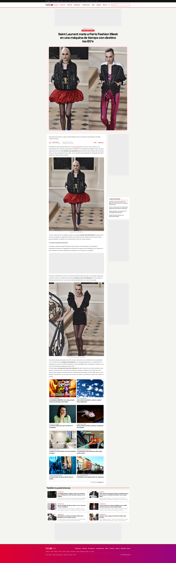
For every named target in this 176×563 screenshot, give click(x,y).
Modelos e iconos (125, 548)
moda (52, 551)
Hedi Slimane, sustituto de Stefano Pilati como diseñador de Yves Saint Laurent (70, 516)
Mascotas (78, 1)
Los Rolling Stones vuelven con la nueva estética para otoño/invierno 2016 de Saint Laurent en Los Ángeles (71, 495)
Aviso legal (48, 554)
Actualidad (53, 1)
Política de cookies (68, 554)
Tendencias (62, 4)
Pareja (73, 1)
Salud (82, 1)
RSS (75, 554)
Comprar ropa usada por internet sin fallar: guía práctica (112, 516)
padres (64, 551)
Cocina (65, 1)
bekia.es (48, 551)
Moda (58, 1)
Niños (93, 4)
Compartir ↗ (100, 142)
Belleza (61, 1)
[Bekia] (48, 1)
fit (89, 551)
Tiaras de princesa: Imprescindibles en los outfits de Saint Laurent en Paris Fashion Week (113, 506)
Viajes (97, 1)
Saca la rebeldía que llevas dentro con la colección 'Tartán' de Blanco (71, 506)
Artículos (69, 4)
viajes (92, 551)
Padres (69, 1)
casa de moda (76, 146)
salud (77, 551)
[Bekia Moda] (52, 4)
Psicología (87, 1)
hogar (87, 551)
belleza (56, 551)
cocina (60, 551)
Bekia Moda (85, 28)
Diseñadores (77, 4)
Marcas (105, 4)
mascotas (73, 551)
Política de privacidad (57, 554)
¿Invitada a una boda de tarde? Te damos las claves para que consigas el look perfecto (118, 203)
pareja (68, 551)
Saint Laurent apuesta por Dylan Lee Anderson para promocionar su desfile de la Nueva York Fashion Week (113, 495)
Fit (94, 1)
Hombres (99, 4)
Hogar (91, 1)
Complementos (86, 4)
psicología (82, 551)
